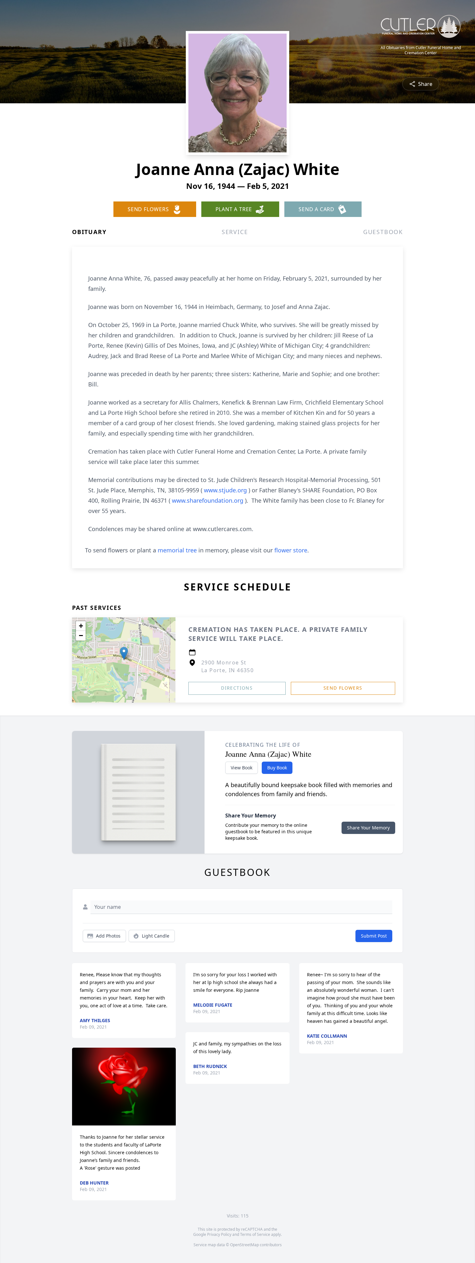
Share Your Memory (368, 828)
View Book (241, 768)
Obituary (89, 232)
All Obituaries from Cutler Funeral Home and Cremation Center (421, 50)
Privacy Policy (219, 1234)
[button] (124, 653)
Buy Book (277, 768)
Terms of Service (255, 1234)
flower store (290, 550)
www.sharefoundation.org (208, 500)
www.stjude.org (226, 490)
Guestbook (383, 232)
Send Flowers (343, 688)
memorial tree (177, 550)
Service (235, 232)
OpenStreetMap (244, 1245)
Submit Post (374, 936)
